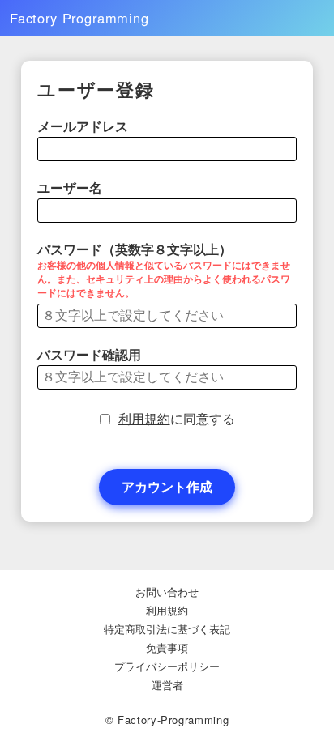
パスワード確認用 (89, 354)
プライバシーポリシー (167, 666)
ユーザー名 (69, 187)
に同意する (176, 419)
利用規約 (144, 418)
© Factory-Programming (167, 719)
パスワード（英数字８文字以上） (163, 271)
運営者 (167, 684)
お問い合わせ (167, 591)
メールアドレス (82, 126)
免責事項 (167, 647)
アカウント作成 (167, 486)
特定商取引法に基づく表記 (167, 629)
